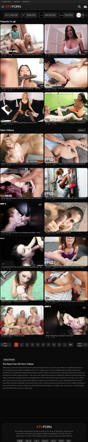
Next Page (79, 345)
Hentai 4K (26, 1)
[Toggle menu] (2, 6)
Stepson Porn (7, 1)
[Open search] (79, 7)
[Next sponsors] (86, 15)
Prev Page (5, 345)
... (64, 345)
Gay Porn (17, 1)
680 (70, 345)
